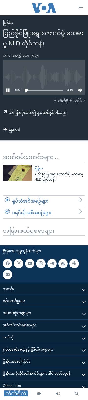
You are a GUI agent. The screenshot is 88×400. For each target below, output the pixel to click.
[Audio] (58, 394)
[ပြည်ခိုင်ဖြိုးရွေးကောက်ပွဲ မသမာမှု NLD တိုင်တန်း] (17, 173)
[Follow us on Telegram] (52, 263)
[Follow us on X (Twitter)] (18, 263)
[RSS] (63, 263)
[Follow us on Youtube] (29, 263)
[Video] (39, 394)
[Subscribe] (7, 274)
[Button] (11, 131)
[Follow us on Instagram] (40, 263)
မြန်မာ (8, 22)
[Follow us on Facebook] (7, 263)
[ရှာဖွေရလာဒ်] (76, 394)
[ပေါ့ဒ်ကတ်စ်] (74, 263)
